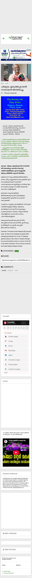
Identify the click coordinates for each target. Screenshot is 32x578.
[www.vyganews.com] (15, 39)
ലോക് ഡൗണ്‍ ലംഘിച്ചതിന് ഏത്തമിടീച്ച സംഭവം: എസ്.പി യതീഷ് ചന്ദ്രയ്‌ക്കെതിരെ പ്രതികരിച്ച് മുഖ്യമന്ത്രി (15, 156)
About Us (18, 565)
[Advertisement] (15, 18)
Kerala (7, 83)
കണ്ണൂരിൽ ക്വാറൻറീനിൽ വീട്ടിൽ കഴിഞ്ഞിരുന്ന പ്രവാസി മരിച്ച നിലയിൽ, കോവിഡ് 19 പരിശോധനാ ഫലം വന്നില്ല (14, 149)
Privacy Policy (6, 571)
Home (2, 83)
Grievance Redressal (8, 573)
